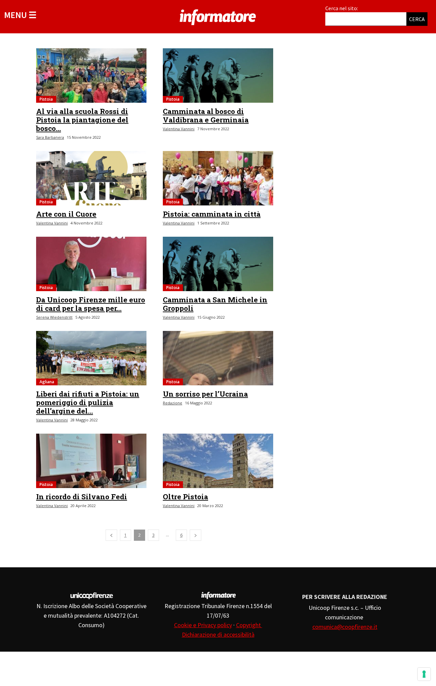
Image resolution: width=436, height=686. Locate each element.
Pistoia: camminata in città (212, 214)
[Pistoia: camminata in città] (218, 178)
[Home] (218, 16)
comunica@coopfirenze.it (344, 627)
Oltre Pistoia (185, 496)
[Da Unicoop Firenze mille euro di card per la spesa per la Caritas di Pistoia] (91, 264)
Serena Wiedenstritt (54, 317)
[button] (20, 15)
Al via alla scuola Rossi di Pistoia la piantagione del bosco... (82, 119)
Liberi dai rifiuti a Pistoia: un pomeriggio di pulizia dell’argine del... (87, 402)
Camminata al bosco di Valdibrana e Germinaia (206, 115)
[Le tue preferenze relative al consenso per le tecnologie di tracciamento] (424, 674)
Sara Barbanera (50, 137)
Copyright (249, 625)
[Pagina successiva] (195, 535)
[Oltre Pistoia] (218, 461)
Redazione (172, 402)
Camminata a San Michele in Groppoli (215, 304)
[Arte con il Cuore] (91, 178)
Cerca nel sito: (341, 8)
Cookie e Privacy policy (203, 625)
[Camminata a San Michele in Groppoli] (218, 264)
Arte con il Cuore (66, 214)
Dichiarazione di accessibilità (218, 634)
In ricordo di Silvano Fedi (81, 496)
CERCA (417, 19)
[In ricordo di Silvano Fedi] (91, 461)
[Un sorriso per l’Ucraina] (218, 358)
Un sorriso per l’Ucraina (205, 394)
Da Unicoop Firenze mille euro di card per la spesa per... (90, 304)
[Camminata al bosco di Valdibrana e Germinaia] (218, 75)
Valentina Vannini (178, 128)
